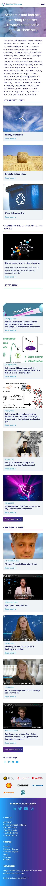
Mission (6, 846)
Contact (6, 859)
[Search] (38, 3)
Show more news (12, 519)
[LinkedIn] (14, 808)
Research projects (10, 851)
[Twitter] (20, 808)
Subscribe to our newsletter (15, 878)
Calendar (7, 857)
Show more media (12, 749)
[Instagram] (31, 808)
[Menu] (42, 3)
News (5, 854)
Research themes (10, 849)
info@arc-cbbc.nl (10, 835)
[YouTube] (26, 808)
